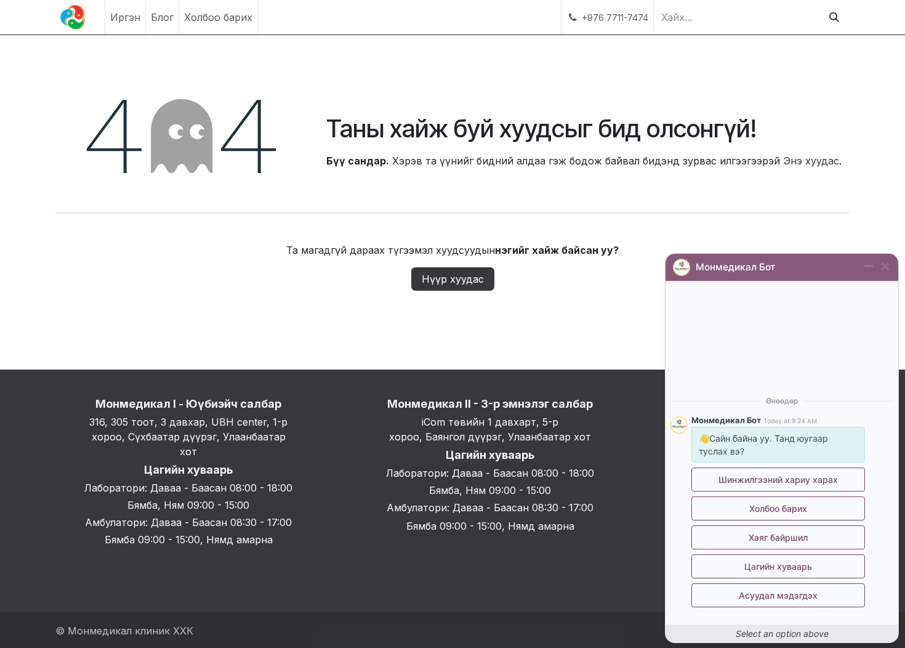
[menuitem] (125, 17)
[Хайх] (834, 17)
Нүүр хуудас (453, 279)
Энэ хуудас (811, 161)
